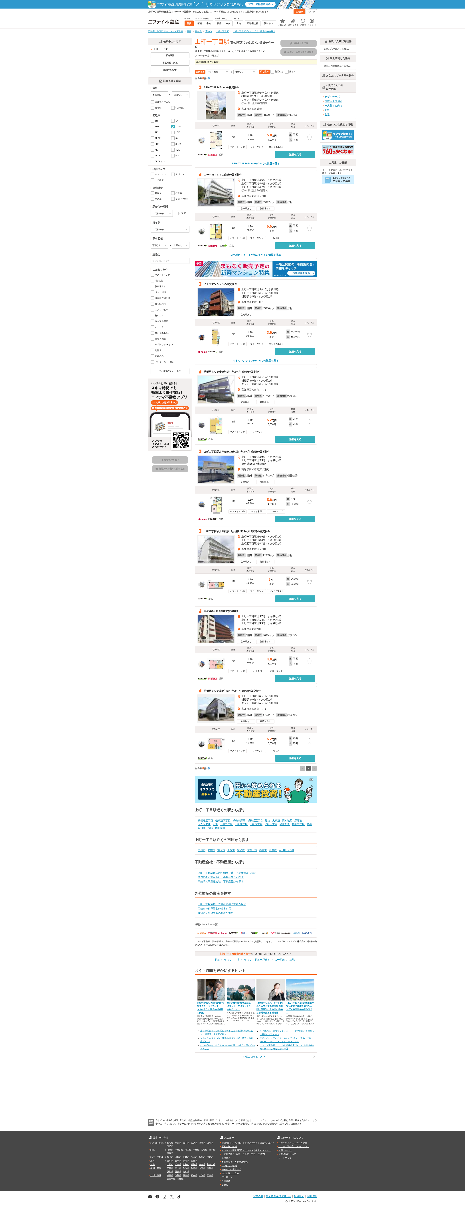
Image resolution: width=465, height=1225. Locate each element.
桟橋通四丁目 (223, 820)
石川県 (202, 1157)
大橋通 (276, 820)
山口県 (202, 1168)
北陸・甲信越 (156, 1157)
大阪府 (170, 1164)
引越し (225, 1184)
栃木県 (212, 1150)
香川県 (170, 1171)
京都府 (186, 1164)
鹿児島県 (171, 1178)
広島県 (170, 1168)
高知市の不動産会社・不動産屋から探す (221, 877)
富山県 (194, 1157)
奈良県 (202, 1164)
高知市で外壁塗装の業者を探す (215, 908)
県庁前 (298, 820)
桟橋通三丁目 (205, 820)
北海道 (170, 1142)
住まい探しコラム (230, 1173)
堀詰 (267, 820)
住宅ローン (227, 1177)
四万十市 (252, 850)
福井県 (210, 1157)
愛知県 (170, 1160)
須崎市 (241, 850)
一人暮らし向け (333, 105)
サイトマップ (285, 1158)
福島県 (170, 1146)
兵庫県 (178, 1164)
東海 (152, 1160)
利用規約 (299, 1196)
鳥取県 (186, 1168)
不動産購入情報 (229, 1146)
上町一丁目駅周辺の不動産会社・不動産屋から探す (227, 872)
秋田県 (202, 1142)
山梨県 (178, 1157)
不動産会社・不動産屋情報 (235, 1162)
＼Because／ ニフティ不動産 (292, 1142)
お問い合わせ (285, 1150)
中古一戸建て (279, 959)
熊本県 (194, 1175)
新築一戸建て (262, 959)
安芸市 (211, 850)
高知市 (201, 850)
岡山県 (178, 1168)
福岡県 (170, 1175)
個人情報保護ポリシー (278, 1196)
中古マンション (243, 959)
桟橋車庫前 (239, 820)
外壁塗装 (226, 1181)
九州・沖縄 (155, 1175)
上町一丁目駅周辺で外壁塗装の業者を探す (222, 904)
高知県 (186, 1171)
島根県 (194, 1168)
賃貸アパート (251, 1142)
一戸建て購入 (228, 1154)
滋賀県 (194, 1164)
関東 (152, 1150)
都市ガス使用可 (333, 101)
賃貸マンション (234, 1142)
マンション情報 (229, 1165)
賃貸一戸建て (266, 1142)
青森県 (178, 1142)
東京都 (170, 1150)
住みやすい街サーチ (231, 1169)
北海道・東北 (156, 1142)
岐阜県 (178, 1160)
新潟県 (170, 1157)
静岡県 (186, 1160)
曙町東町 (220, 828)
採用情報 (312, 1196)
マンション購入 (229, 1150)
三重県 (194, 1160)
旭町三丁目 (298, 824)
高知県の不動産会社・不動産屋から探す (221, 881)
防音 (327, 114)
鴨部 (210, 828)
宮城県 (194, 1142)
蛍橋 (309, 824)
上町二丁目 (226, 824)
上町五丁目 (256, 824)
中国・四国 (155, 1168)
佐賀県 (178, 1175)
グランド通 (204, 824)
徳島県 (210, 1168)
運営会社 (258, 1196)
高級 (327, 110)
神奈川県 (179, 1150)
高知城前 (287, 820)
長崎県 (186, 1175)
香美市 (273, 850)
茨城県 (204, 1150)
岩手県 (186, 1142)
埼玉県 (188, 1150)
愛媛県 (178, 1171)
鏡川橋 (201, 828)
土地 (292, 959)
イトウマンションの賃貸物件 (220, 284)
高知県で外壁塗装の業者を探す (215, 912)
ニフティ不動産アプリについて (293, 1146)
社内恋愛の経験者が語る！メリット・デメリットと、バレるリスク (240, 1006)
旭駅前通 (285, 824)
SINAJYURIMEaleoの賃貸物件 (221, 87)
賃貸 (224, 1142)
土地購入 (226, 1158)
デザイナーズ (332, 96)
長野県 (186, 1157)
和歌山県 (211, 1164)
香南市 (263, 850)
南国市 (221, 850)
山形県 (210, 1142)
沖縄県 (180, 1178)
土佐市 (231, 850)
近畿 (152, 1164)
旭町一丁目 (271, 824)
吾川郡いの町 (286, 850)
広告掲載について (287, 1154)
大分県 (202, 1175)
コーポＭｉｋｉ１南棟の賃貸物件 (223, 174)
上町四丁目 (241, 824)
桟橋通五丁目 (255, 820)
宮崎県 (210, 1175)
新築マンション (223, 959)
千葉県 (196, 1150)
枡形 (215, 824)
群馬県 (170, 1153)
